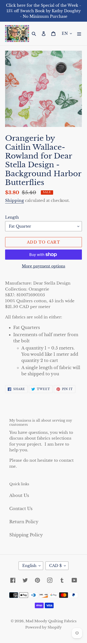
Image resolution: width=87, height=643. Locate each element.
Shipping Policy (26, 534)
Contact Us (20, 508)
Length (12, 217)
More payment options (43, 266)
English (29, 565)
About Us (19, 495)
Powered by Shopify (43, 627)
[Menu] (79, 33)
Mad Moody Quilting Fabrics (51, 621)
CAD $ (55, 565)
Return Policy (24, 521)
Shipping (14, 200)
